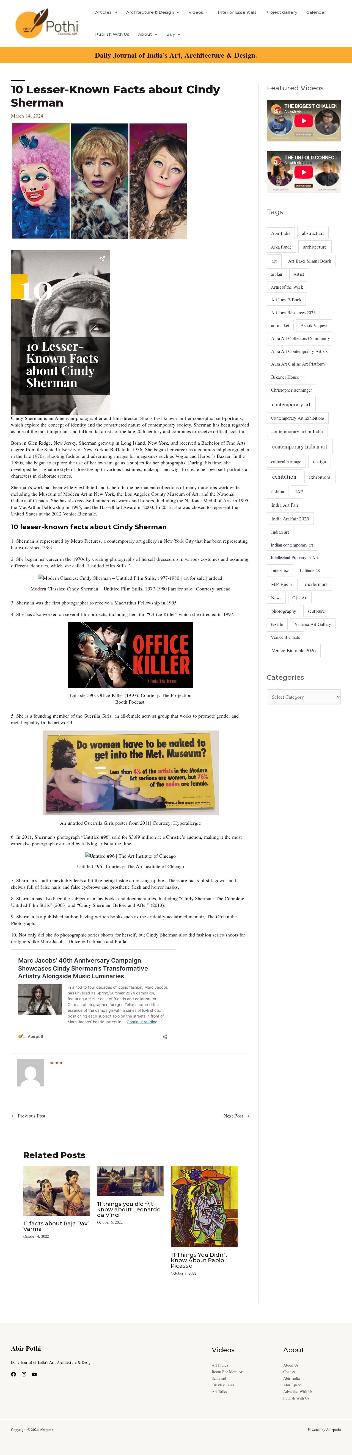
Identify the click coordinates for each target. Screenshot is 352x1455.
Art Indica (220, 1365)
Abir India (280, 233)
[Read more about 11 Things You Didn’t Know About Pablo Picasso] (204, 1205)
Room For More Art (228, 1371)
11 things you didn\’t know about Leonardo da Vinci (129, 1209)
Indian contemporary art (292, 545)
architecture (315, 246)
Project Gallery (281, 12)
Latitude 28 (310, 570)
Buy (170, 34)
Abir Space (292, 1384)
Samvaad (219, 1378)
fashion (277, 492)
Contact (289, 1371)
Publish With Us (112, 34)
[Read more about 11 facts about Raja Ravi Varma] (56, 1190)
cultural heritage (286, 461)
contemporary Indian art (299, 446)
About (145, 34)
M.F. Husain (282, 584)
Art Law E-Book (286, 300)
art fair (276, 274)
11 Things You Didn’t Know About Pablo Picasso (199, 1260)
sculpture (316, 611)
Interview (280, 570)
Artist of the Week (287, 287)
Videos (196, 12)
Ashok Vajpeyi (314, 325)
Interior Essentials (237, 12)
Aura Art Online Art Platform (298, 364)
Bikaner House (285, 377)
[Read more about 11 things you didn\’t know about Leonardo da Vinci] (130, 1180)
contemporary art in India (297, 431)
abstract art (313, 233)
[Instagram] (23, 1374)
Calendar (316, 12)
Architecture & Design (150, 12)
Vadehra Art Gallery (313, 624)
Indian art (280, 532)
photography (283, 611)
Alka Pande (281, 247)
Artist (298, 274)
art (274, 260)
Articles (103, 12)
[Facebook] (13, 1374)
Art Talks (219, 1391)
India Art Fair (284, 504)
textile (277, 624)
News (276, 598)
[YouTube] (34, 1374)
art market (280, 325)
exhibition (284, 476)
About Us (290, 1365)
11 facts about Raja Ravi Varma (56, 1226)
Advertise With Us (298, 1391)
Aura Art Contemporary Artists (299, 351)
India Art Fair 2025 (290, 518)
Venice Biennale (285, 637)
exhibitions (320, 477)
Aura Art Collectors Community (300, 338)
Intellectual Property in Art (294, 557)
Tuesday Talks (223, 1384)
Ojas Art (299, 597)
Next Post (236, 1115)
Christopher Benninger (291, 390)
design (319, 461)
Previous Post (28, 1115)
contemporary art (291, 404)
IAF (299, 491)
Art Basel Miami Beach (309, 261)
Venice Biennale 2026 (294, 650)
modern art (316, 584)
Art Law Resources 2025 (293, 313)
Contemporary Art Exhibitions (297, 418)
